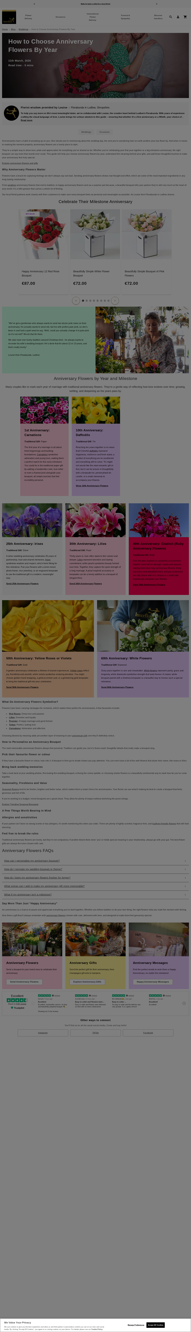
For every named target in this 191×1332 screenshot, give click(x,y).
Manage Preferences (136, 1325)
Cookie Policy (97, 1329)
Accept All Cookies (155, 1325)
